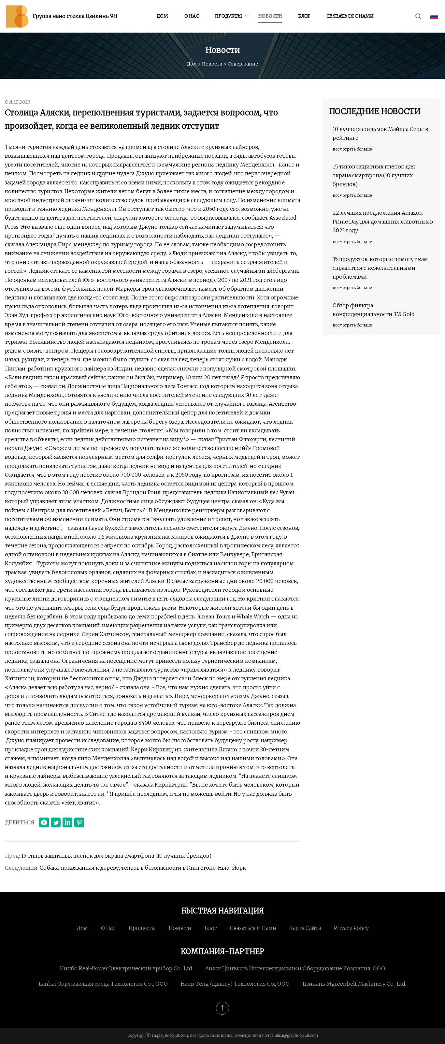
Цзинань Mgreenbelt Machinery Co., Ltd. (354, 983)
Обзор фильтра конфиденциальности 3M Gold (374, 309)
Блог (304, 16)
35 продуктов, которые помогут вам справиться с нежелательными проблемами (380, 268)
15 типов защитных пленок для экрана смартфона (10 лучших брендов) (116, 855)
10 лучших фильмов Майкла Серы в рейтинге (380, 133)
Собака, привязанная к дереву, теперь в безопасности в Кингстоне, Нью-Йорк (143, 867)
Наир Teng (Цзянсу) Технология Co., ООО (235, 983)
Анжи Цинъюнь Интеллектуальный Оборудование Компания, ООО (295, 968)
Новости (270, 16)
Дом (162, 16)
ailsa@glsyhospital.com (296, 1035)
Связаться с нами (350, 16)
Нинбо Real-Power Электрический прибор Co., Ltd (126, 968)
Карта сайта (305, 928)
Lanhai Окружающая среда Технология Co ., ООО (103, 983)
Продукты (228, 16)
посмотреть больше (352, 149)
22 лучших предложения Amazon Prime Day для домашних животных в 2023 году (383, 222)
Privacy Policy (351, 928)
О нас (191, 16)
